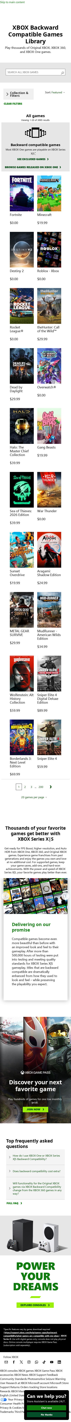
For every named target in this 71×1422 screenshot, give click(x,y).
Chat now (46, 1407)
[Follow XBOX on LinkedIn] (59, 1362)
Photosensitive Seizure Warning (46, 1379)
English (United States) (13, 1395)
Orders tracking (29, 1387)
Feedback (52, 1374)
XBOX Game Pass (44, 1370)
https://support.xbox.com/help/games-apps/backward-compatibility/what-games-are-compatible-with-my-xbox (31, 1334)
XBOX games (26, 1370)
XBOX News (21, 1374)
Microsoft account (38, 1383)
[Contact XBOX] (6, 1362)
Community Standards (13, 1379)
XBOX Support (37, 1374)
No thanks (46, 1414)
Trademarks (7, 1411)
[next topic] (65, 896)
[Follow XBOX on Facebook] (14, 1362)
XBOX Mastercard (21, 1391)
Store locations (48, 1387)
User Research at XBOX (14, 1383)
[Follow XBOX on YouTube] (51, 1362)
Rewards (5, 1391)
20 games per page (32, 797)
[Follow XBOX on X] (21, 1362)
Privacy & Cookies (11, 1407)
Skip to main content (12, 2)
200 (41, 787)
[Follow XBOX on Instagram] (29, 1362)
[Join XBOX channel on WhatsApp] (36, 1362)
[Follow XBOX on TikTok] (44, 1362)
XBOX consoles (9, 1370)
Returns (15, 1387)
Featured (57, 92)
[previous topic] (6, 896)
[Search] (62, 72)
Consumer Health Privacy (15, 1403)
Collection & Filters (19, 94)
